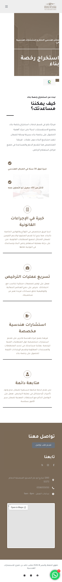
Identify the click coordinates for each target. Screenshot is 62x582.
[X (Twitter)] (31, 575)
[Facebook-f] (54, 465)
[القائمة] (6, 6)
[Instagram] (48, 465)
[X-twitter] (42, 465)
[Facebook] (37, 575)
